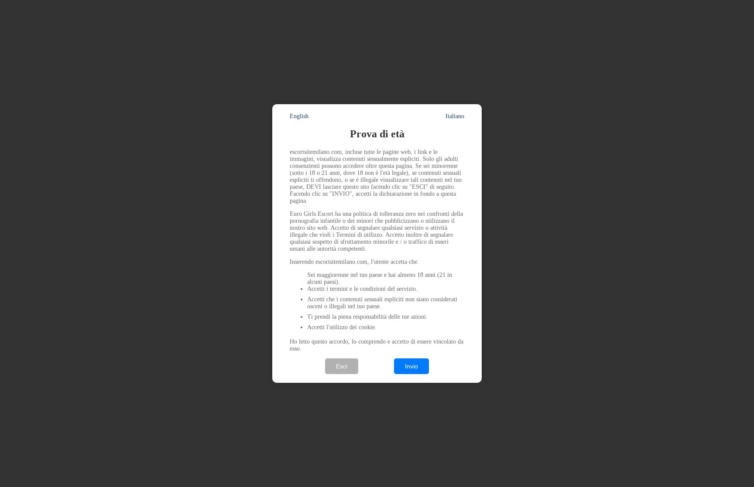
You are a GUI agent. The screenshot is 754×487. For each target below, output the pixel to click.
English (299, 116)
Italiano (455, 116)
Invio (411, 366)
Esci (341, 366)
